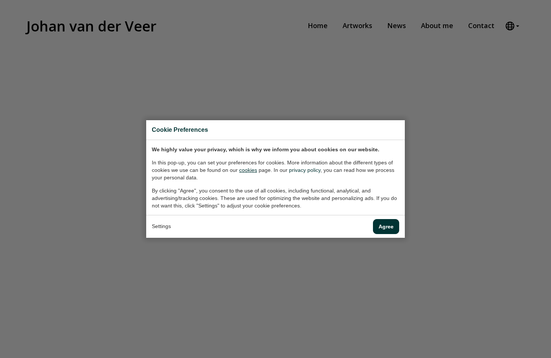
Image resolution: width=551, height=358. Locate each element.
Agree (386, 227)
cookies (248, 170)
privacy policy (304, 170)
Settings (161, 226)
